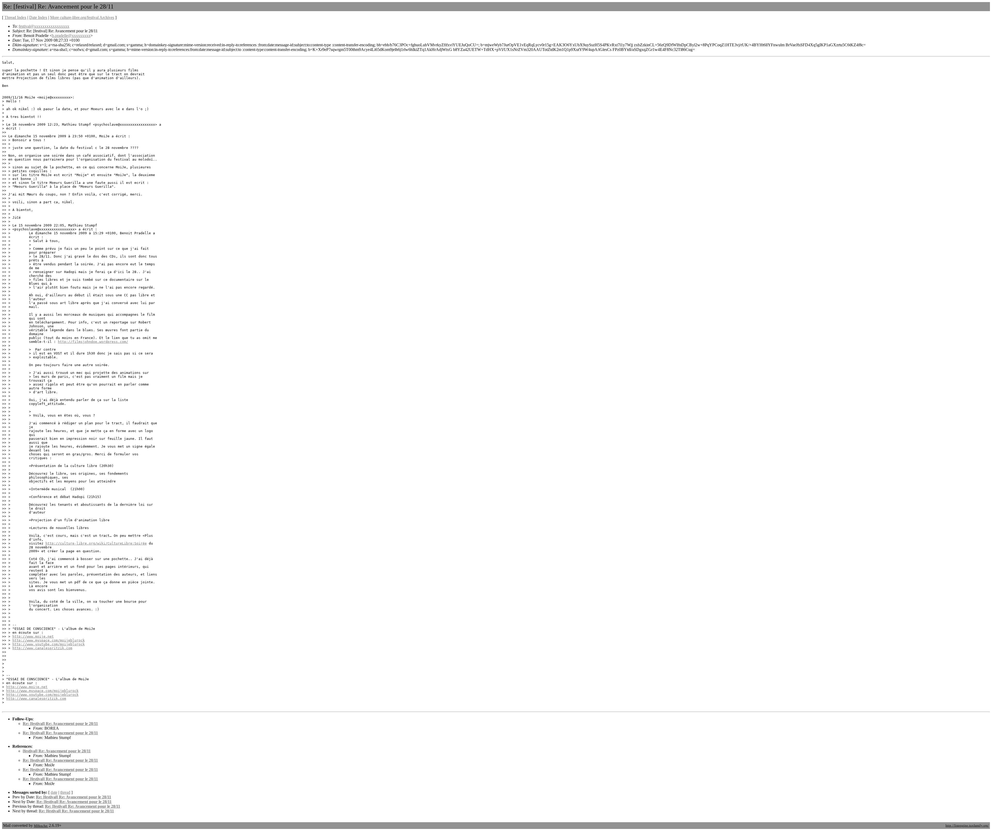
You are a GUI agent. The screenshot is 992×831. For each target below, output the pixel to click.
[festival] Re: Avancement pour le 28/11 (57, 751)
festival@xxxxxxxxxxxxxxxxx (44, 26)
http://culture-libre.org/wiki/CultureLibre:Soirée (96, 543)
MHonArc (41, 826)
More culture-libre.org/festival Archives (82, 17)
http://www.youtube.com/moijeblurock (48, 644)
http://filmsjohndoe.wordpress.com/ (93, 342)
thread (65, 792)
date (54, 792)
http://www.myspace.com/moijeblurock (48, 640)
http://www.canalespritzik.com (42, 648)
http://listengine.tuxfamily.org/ (967, 825)
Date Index (38, 17)
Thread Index (15, 17)
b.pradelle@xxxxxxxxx (71, 35)
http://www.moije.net (33, 636)
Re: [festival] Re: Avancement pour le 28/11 (60, 723)
